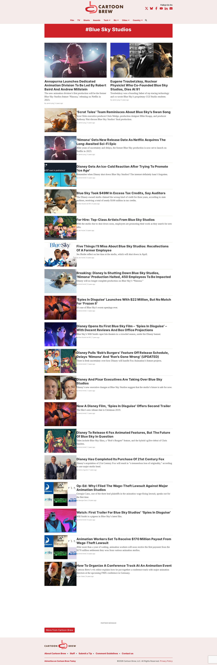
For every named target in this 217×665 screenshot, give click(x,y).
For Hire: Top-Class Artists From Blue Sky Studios (115, 220)
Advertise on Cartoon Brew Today (60, 661)
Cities (124, 20)
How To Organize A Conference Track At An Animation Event (124, 565)
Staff (72, 653)
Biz (115, 20)
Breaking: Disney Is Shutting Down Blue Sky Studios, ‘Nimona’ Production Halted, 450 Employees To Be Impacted (123, 275)
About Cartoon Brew (55, 653)
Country (137, 20)
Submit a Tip (85, 653)
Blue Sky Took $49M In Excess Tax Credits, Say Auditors (120, 193)
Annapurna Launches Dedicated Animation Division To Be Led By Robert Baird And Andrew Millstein (75, 85)
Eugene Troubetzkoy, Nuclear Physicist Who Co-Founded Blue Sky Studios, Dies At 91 (139, 85)
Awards (96, 20)
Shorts (87, 20)
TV (78, 20)
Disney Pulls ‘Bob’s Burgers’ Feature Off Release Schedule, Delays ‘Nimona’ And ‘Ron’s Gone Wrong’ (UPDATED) (122, 354)
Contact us (127, 653)
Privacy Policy (166, 661)
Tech (106, 20)
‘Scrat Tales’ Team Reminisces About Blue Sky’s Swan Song (123, 112)
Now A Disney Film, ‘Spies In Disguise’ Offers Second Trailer (123, 406)
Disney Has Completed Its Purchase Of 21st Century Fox (120, 459)
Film (72, 20)
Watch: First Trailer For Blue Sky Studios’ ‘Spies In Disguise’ (123, 512)
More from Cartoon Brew (59, 630)
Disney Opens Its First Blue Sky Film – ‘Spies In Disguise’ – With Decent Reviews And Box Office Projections (121, 328)
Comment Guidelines (107, 653)
